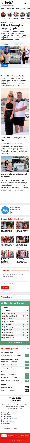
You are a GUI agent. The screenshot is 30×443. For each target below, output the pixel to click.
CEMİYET (10, 22)
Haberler (3, 22)
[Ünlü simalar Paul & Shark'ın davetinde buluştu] (22, 239)
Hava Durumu (7, 415)
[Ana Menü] (27, 3)
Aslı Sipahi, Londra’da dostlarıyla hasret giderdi (7, 246)
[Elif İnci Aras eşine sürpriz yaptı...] (15, 55)
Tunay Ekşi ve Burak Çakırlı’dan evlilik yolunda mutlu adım (22, 231)
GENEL (3, 9)
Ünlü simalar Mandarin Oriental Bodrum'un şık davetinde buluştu (21, 260)
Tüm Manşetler (7, 420)
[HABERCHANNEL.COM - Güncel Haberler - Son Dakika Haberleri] (7, 3)
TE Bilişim (19, 441)
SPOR (17, 9)
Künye (16, 428)
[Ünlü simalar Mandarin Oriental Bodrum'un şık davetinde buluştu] (22, 254)
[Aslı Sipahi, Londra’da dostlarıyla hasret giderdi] (7, 239)
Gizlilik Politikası (7, 428)
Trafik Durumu (7, 416)
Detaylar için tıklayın (15, 343)
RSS (4, 436)
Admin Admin (15, 209)
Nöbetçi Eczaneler (8, 413)
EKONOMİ (10, 9)
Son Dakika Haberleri (9, 422)
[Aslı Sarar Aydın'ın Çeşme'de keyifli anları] (7, 225)
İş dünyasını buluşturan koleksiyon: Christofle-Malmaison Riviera (7, 261)
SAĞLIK (23, 9)
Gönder (5, 288)
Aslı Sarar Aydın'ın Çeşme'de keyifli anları (6, 231)
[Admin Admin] (5, 210)
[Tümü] (28, 297)
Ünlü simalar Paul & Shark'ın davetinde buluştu (21, 246)
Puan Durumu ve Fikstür (10, 418)
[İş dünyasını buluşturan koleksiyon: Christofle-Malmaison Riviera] (7, 254)
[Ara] (25, 3)
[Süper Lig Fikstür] (28, 349)
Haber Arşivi (6, 423)
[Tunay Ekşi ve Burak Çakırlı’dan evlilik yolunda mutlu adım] (22, 225)
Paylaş (5, 65)
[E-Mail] (11, 212)
